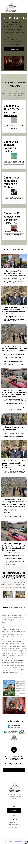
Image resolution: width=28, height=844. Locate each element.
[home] (10, 7)
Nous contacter (14, 770)
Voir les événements (14, 49)
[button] (25, 6)
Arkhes (10, 841)
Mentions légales (18, 841)
